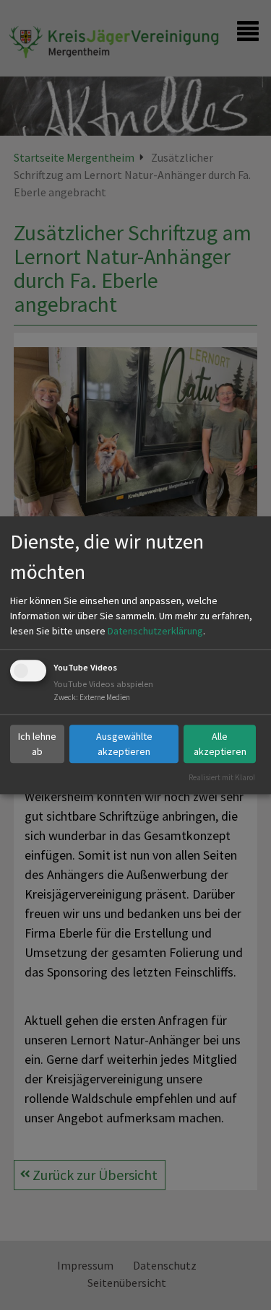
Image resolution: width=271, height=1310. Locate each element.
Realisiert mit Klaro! (222, 777)
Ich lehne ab (37, 744)
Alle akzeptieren (220, 744)
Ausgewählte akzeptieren (124, 744)
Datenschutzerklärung (155, 631)
